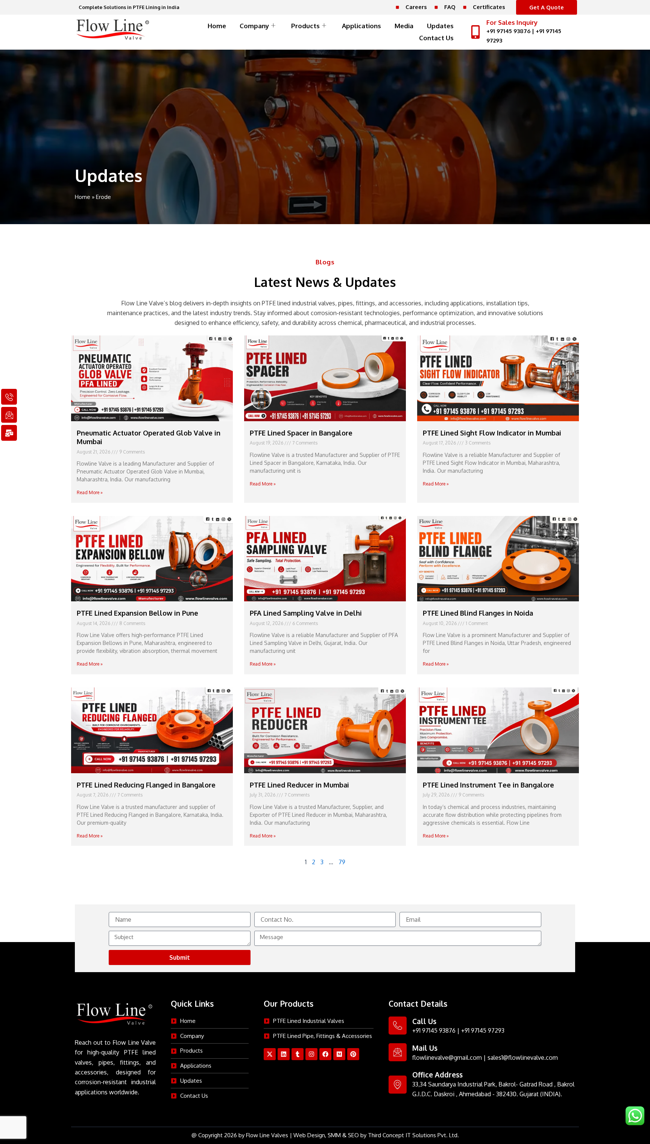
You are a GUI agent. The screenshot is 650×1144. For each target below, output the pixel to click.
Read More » (90, 492)
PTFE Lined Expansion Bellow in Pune (137, 613)
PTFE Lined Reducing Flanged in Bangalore (146, 785)
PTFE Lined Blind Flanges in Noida (478, 613)
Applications (361, 26)
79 (342, 862)
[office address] (398, 1085)
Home (217, 26)
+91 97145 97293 (482, 1030)
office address (437, 1074)
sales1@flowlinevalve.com (522, 1057)
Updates (440, 26)
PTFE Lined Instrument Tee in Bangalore (488, 785)
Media (404, 26)
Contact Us (436, 38)
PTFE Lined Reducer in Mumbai (299, 785)
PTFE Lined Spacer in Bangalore (301, 433)
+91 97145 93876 (508, 31)
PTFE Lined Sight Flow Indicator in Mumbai (492, 433)
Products (305, 26)
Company (254, 26)
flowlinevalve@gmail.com (447, 1057)
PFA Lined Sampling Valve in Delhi (306, 613)
